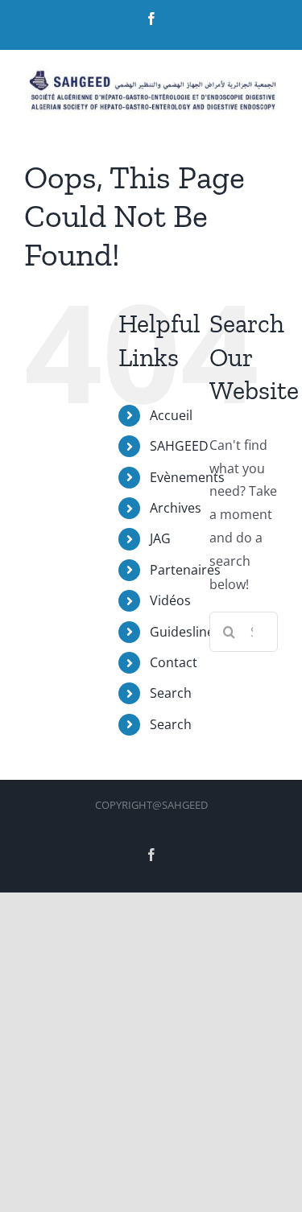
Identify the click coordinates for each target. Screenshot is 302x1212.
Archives (175, 508)
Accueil (171, 415)
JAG (160, 538)
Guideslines (185, 632)
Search (171, 693)
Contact (173, 662)
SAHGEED (179, 446)
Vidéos (170, 600)
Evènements (187, 477)
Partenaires (185, 570)
